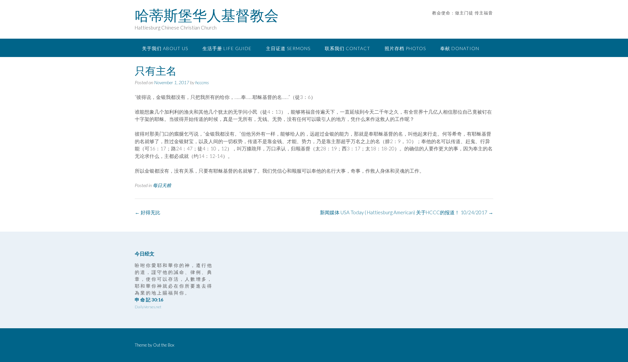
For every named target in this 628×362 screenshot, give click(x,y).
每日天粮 (162, 185)
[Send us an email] (481, 23)
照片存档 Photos (405, 48)
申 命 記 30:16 (149, 299)
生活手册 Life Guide (227, 48)
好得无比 (147, 212)
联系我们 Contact (347, 48)
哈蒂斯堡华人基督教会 (207, 15)
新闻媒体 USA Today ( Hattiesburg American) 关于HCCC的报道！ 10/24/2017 (406, 212)
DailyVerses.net (148, 306)
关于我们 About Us (165, 48)
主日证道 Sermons (288, 48)
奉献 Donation (459, 48)
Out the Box (163, 345)
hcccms (202, 82)
